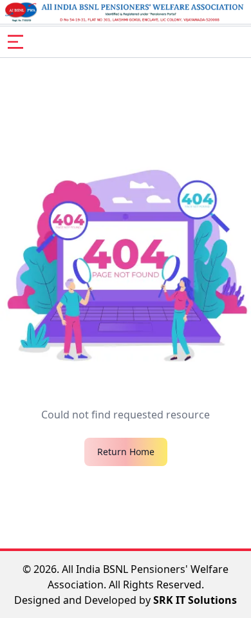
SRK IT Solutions (195, 600)
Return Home (125, 451)
